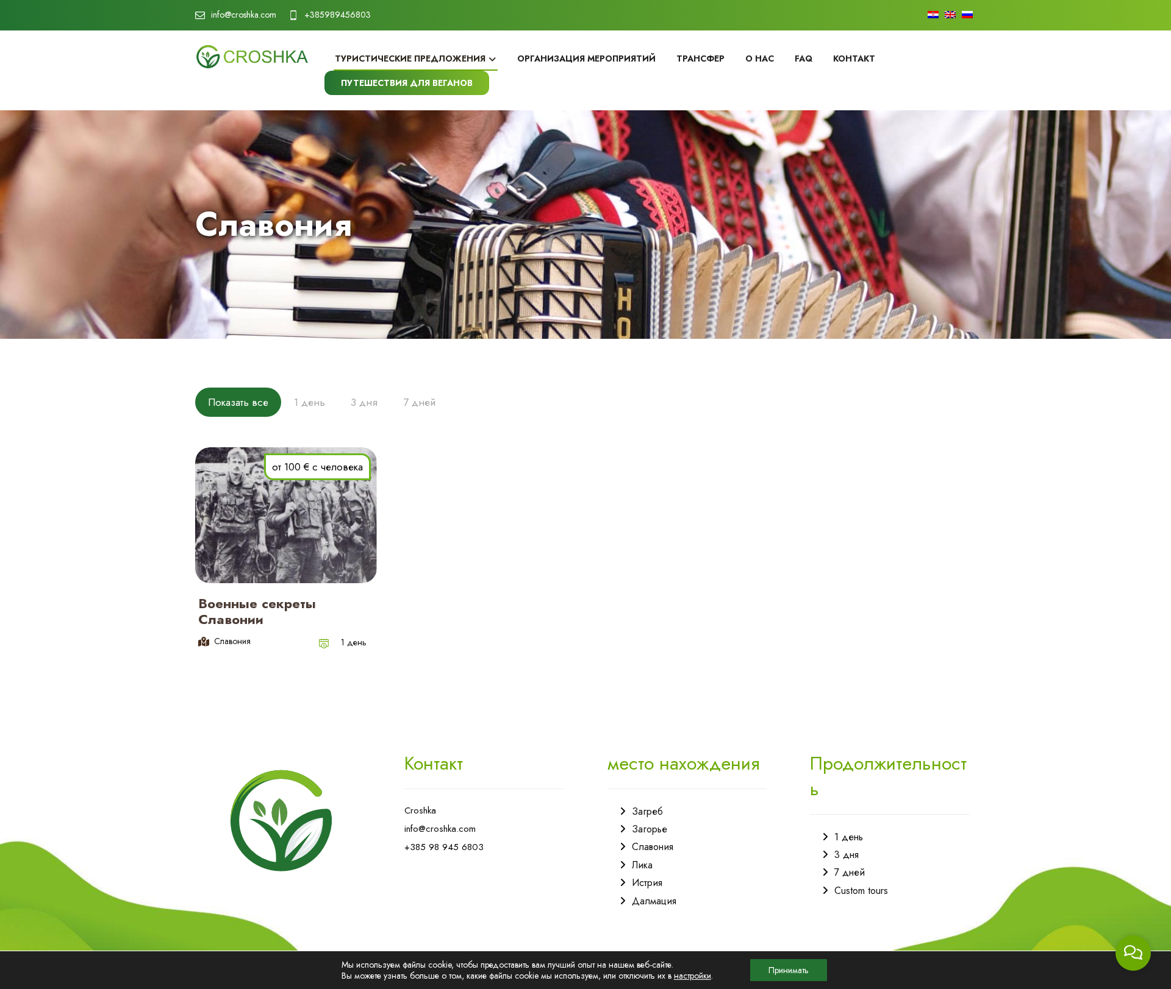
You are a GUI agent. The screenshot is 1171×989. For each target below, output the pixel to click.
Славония (652, 847)
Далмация (654, 901)
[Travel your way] (252, 56)
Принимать (788, 970)
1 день (354, 642)
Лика (642, 865)
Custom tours (861, 891)
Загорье (649, 829)
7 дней (849, 872)
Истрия (647, 883)
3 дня (846, 855)
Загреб (647, 811)
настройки (692, 975)
